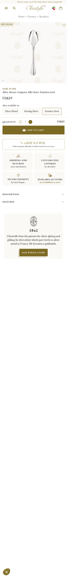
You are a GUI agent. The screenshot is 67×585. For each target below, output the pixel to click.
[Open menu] (6, 8)
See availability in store (50, 182)
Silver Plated (11, 111)
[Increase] (30, 122)
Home (21, 16)
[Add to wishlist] (64, 25)
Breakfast (44, 16)
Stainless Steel (52, 111)
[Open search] (14, 8)
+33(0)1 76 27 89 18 (34, 143)
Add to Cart (35, 130)
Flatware (32, 16)
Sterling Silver (31, 111)
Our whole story (33, 252)
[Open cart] (61, 8)
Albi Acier (9, 88)
